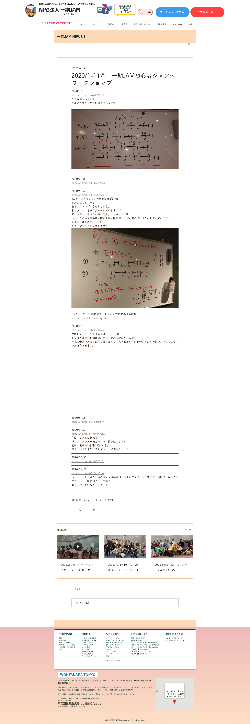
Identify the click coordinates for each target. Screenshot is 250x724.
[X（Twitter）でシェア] (80, 510)
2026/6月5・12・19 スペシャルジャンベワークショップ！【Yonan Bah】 (172, 567)
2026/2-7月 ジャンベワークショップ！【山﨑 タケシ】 (77, 567)
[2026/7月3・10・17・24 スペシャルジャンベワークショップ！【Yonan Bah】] (125, 546)
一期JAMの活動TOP (89, 638)
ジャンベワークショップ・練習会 (98, 500)
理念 (60, 638)
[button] (189, 44)
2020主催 (76, 500)
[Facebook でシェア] (72, 510)
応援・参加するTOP (138, 638)
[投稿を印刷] (94, 510)
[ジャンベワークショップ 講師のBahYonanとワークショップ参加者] (172, 546)
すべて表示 (188, 530)
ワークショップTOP (113, 638)
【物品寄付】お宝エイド (139, 654)
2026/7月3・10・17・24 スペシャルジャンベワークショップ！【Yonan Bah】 (125, 567)
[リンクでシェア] (87, 510)
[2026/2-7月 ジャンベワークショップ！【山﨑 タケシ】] (78, 546)
